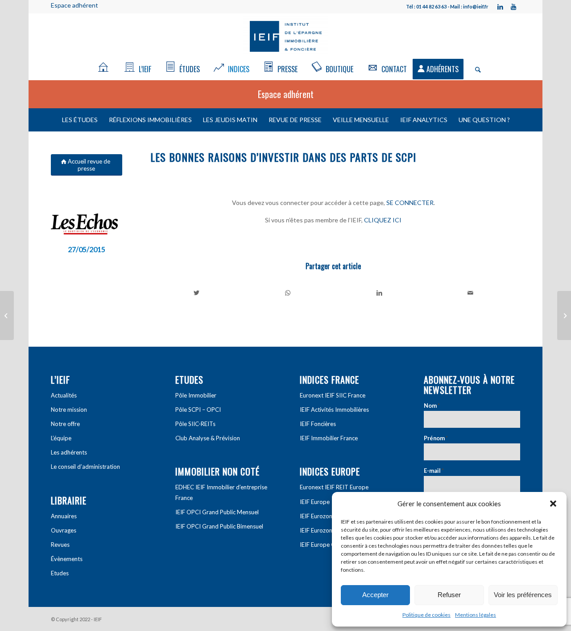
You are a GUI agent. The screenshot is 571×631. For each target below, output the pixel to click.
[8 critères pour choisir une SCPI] (564, 315)
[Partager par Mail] (470, 293)
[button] (553, 503)
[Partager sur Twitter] (196, 293)
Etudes (60, 573)
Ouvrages (63, 530)
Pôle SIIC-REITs (195, 423)
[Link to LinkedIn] (500, 6)
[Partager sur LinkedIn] (379, 293)
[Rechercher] (475, 69)
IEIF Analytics (423, 119)
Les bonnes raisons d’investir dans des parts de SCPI (283, 157)
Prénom (436, 438)
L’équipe (61, 438)
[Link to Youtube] (513, 6)
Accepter (375, 594)
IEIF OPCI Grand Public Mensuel (217, 512)
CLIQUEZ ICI (382, 220)
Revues (60, 544)
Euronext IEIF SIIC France (332, 395)
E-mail (434, 470)
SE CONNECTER (410, 202)
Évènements (67, 558)
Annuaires (64, 516)
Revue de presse (295, 119)
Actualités (64, 395)
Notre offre (65, 423)
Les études (80, 119)
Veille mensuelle (361, 119)
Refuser (449, 594)
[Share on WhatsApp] (288, 293)
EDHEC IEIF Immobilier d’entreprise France (221, 492)
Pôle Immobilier (195, 395)
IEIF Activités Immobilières (334, 409)
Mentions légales (475, 614)
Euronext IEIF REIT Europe (334, 487)
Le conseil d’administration (85, 466)
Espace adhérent (74, 5)
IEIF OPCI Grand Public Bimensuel (219, 526)
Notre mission (69, 409)
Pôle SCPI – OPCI (198, 409)
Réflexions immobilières (150, 119)
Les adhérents (69, 452)
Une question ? (484, 119)
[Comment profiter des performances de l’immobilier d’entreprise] (7, 315)
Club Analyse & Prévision (207, 438)
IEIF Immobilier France (329, 438)
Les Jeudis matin (230, 119)
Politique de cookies (426, 614)
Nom (432, 405)
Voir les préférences (523, 594)
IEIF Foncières (318, 423)
